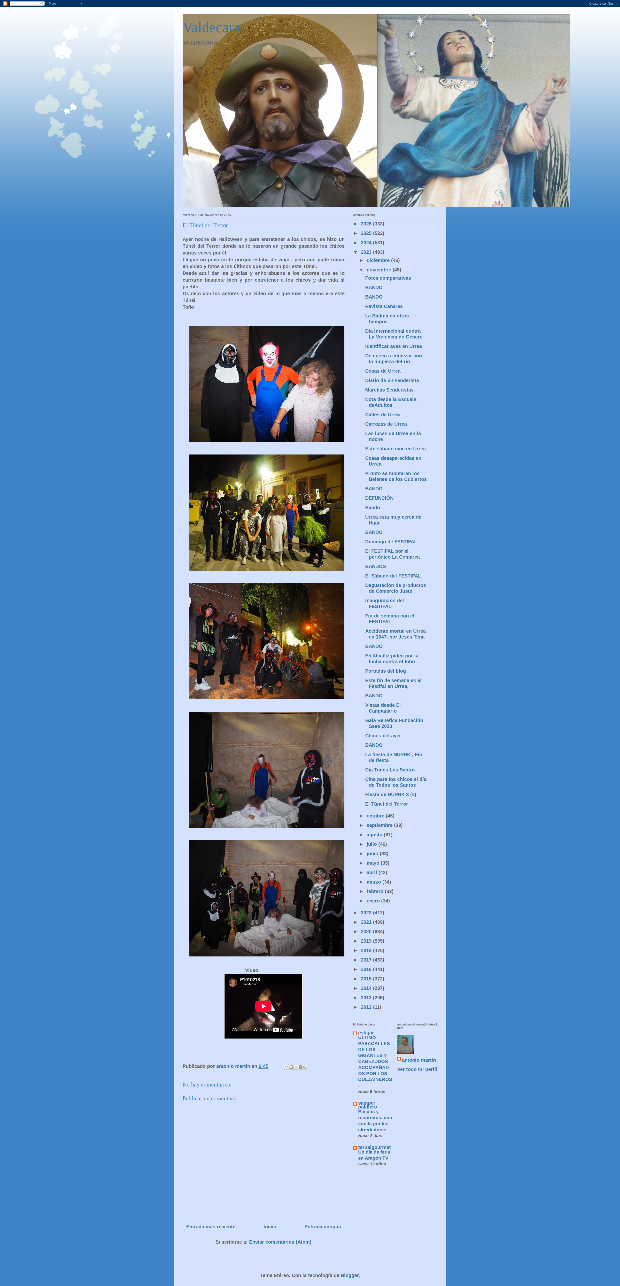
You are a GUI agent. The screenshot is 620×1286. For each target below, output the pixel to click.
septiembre (380, 825)
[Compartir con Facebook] (300, 1067)
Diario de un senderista (392, 380)
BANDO (374, 287)
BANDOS (375, 566)
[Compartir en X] (295, 1067)
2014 (367, 988)
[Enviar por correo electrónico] (286, 1067)
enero (374, 900)
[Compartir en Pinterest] (304, 1067)
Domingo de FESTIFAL (391, 541)
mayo (374, 863)
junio (373, 853)
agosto (375, 834)
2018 (367, 950)
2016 (367, 969)
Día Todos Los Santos (390, 769)
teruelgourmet (374, 1147)
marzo (374, 882)
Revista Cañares (384, 306)
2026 (367, 223)
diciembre (379, 260)
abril (373, 872)
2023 (367, 252)
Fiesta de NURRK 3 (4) (390, 794)
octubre (376, 815)
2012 (367, 1007)
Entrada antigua (322, 1226)
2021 (367, 922)
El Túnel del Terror (386, 804)
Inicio (270, 1226)
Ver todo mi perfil (417, 1069)
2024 (367, 242)
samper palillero (367, 1104)
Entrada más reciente (210, 1226)
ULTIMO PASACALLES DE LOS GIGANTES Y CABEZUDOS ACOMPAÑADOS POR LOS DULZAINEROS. (375, 1061)
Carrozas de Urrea (386, 424)
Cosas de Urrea (383, 371)
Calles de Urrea (383, 414)
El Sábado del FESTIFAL (393, 575)
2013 (367, 997)
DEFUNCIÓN (379, 498)
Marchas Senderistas (389, 390)
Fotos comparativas (388, 278)
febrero (376, 891)
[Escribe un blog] (291, 1067)
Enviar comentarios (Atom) (280, 1242)
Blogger (350, 1275)
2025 (367, 233)
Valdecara (211, 27)
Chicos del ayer (383, 735)
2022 (367, 912)
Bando (372, 507)
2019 (367, 941)
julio (372, 844)
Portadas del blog (385, 671)
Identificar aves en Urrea (393, 346)
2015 (367, 978)
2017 (367, 960)
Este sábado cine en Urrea (395, 448)
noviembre (380, 269)
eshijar (366, 1032)
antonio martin (419, 1060)
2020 (367, 931)
